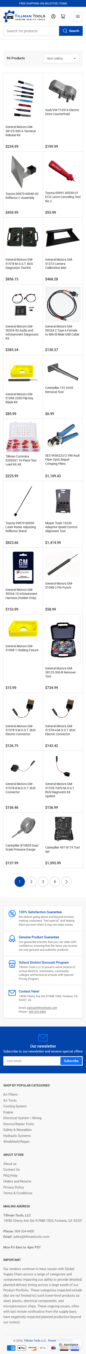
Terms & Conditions (17, 1193)
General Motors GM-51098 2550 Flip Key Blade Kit (19, 398)
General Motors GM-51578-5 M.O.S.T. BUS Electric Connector (21, 730)
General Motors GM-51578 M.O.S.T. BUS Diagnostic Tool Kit (19, 263)
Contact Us (11, 1170)
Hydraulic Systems (17, 1136)
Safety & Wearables (17, 1130)
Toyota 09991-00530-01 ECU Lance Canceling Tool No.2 (62, 197)
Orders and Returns (17, 1181)
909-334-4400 (37, 1011)
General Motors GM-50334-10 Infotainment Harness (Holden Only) (21, 593)
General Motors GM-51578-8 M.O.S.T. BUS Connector (21, 788)
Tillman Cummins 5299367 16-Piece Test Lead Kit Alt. (21, 460)
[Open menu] (78, 16)
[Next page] (66, 882)
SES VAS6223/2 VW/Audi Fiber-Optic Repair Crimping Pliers (62, 459)
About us (10, 1164)
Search (74, 31)
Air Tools (10, 1100)
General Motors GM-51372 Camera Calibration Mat (59, 263)
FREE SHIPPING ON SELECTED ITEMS (43, 3)
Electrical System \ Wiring (22, 1118)
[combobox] (43, 31)
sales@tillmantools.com (42, 1007)
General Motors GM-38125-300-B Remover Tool (60, 672)
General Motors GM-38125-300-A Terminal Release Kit (21, 131)
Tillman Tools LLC (35, 1340)
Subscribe (71, 1061)
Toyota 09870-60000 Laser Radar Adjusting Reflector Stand (21, 527)
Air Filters (10, 1094)
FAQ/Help (10, 1176)
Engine (8, 1112)
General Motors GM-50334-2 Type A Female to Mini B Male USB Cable (62, 330)
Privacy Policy (13, 1187)
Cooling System (15, 1106)
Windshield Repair (16, 1142)
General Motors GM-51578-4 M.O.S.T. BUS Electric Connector (60, 730)
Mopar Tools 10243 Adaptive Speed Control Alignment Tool (61, 527)
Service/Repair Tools (18, 1124)
